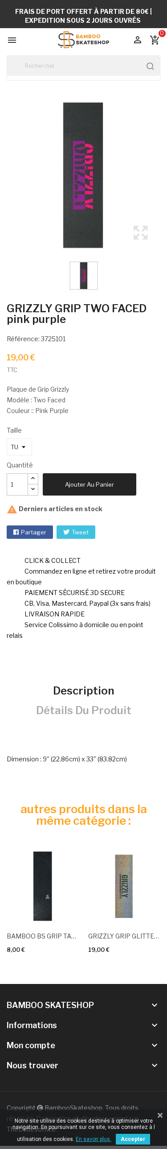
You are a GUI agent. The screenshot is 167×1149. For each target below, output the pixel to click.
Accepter (133, 1139)
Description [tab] (83, 690)
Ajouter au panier (89, 484)
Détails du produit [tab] (83, 710)
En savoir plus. (93, 1139)
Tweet (80, 532)
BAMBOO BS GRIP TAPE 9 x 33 (43, 936)
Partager (33, 532)
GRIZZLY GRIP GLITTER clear (124, 936)
